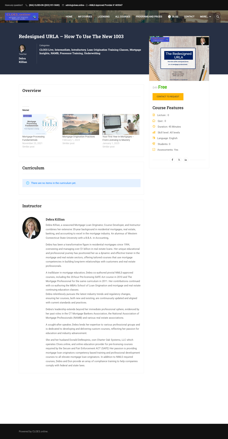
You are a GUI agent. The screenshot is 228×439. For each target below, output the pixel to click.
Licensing (104, 16)
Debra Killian (55, 219)
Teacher (23, 54)
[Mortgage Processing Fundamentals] (40, 124)
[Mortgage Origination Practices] (80, 124)
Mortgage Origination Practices (78, 136)
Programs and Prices (149, 16)
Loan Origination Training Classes (107, 49)
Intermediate (62, 49)
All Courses (122, 16)
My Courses (85, 16)
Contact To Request (168, 96)
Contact (189, 16)
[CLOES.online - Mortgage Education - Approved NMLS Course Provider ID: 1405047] (21, 17)
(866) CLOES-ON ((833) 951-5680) (44, 5)
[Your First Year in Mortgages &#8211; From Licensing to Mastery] (120, 124)
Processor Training (71, 53)
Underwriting (92, 53)
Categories (44, 45)
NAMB (55, 53)
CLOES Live (46, 49)
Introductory (78, 49)
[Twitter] (179, 159)
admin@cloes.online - (75, 5)
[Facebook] (172, 159)
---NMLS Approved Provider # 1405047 (105, 5)
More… (204, 16)
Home (69, 16)
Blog (175, 16)
